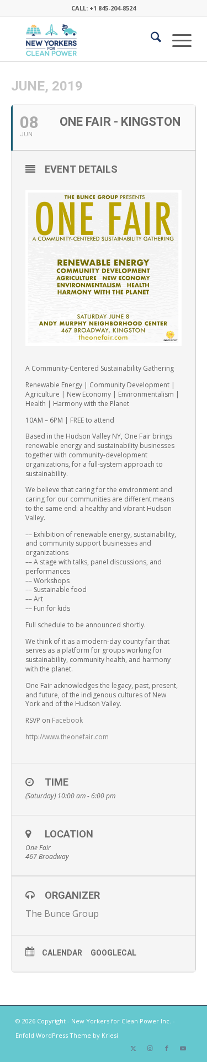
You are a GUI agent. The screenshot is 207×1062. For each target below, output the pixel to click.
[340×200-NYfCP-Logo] (85, 39)
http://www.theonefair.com (67, 736)
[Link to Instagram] (150, 1048)
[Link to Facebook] (166, 1048)
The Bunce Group (62, 914)
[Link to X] (133, 1048)
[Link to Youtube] (183, 1048)
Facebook (67, 720)
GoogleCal (113, 952)
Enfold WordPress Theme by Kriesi (66, 1035)
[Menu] (176, 39)
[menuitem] (150, 39)
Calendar (62, 952)
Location (69, 834)
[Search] (150, 39)
